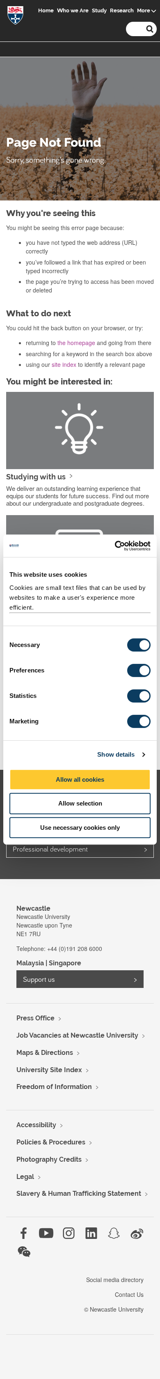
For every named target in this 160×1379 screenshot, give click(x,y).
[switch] (139, 670)
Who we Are (73, 10)
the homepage (76, 342)
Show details (116, 754)
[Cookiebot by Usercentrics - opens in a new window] (115, 546)
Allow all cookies (80, 779)
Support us (39, 979)
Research (122, 10)
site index (64, 364)
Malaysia (30, 963)
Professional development (50, 849)
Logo (15, 17)
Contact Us (129, 1294)
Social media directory (115, 1279)
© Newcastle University (114, 1309)
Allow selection (80, 803)
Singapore (65, 963)
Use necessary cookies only (80, 827)
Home (46, 10)
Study (99, 10)
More (143, 10)
